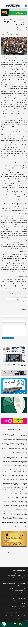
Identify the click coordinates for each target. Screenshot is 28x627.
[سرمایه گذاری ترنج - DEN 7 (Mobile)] (14, 12)
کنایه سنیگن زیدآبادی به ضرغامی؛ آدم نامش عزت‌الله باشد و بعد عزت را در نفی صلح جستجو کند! (15, 484)
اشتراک (12, 598)
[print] (8, 293)
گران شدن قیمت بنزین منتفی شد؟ (20, 526)
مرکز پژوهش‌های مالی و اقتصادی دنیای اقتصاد (16, 588)
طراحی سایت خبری (22, 620)
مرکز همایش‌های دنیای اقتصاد (9, 583)
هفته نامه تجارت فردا (21, 578)
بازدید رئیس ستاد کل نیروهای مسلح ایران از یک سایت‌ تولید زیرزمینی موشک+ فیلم (15, 506)
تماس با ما (23, 598)
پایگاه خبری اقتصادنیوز (10, 578)
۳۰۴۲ (21, 28)
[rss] (14, 613)
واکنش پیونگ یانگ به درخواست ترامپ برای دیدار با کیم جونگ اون (15, 502)
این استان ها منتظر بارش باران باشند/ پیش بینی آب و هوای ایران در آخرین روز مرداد (14, 466)
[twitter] (15, 293)
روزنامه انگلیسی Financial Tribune (18, 593)
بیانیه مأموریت (14, 606)
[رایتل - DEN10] (14, 421)
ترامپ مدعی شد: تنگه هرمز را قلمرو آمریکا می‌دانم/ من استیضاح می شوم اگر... (14, 462)
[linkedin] (13, 293)
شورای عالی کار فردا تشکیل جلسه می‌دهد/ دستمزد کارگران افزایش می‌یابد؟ (14, 472)
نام (25, 314)
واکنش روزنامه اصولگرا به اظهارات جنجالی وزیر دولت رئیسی (15, 487)
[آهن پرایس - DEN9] (14, 386)
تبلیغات (17, 598)
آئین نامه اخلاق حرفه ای (20, 609)
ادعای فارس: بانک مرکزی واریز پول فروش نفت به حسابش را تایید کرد (14, 494)
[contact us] (9, 613)
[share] (11, 613)
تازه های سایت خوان (14, 552)
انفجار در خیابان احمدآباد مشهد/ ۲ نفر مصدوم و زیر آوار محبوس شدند (14, 476)
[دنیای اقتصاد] (13, 6)
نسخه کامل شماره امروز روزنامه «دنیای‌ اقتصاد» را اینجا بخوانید (14, 364)
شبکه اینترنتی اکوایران (11, 575)
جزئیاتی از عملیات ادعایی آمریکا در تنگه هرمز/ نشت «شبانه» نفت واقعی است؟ (14, 523)
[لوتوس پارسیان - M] (14, 624)
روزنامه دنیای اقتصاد (21, 575)
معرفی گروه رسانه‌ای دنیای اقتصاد (18, 573)
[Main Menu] (25, 6)
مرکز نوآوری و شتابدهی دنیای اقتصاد (18, 585)
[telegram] (10, 293)
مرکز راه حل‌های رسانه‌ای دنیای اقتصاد (18, 590)
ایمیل (25, 319)
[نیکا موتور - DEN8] (14, 373)
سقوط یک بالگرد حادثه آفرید (21, 509)
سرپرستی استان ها (21, 601)
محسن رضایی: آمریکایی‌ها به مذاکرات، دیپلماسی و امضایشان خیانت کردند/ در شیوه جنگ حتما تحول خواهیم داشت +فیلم (15, 490)
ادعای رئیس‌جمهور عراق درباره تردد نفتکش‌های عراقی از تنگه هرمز (14, 469)
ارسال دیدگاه (7, 338)
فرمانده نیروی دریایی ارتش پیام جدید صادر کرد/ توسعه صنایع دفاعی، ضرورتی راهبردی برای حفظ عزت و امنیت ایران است (15, 480)
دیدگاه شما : (23, 324)
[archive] (6, 613)
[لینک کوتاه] (20, 293)
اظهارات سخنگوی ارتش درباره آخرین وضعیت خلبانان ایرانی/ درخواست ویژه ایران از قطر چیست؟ (15, 498)
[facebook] (18, 293)
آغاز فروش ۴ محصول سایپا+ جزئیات (20, 452)
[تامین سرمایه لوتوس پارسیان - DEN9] (14, 405)
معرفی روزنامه (22, 606)
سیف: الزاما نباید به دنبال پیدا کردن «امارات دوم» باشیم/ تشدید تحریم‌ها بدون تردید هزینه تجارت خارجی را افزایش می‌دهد (15, 458)
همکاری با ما (13, 601)
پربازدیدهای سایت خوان (14, 429)
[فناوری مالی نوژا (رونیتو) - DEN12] (14, 539)
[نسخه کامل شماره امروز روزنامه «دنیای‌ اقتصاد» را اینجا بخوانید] (14, 354)
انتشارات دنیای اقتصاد (21, 583)
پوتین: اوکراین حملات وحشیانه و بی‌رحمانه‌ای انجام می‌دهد (15, 455)
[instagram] (22, 613)
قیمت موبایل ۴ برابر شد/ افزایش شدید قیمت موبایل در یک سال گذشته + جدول (14, 449)
